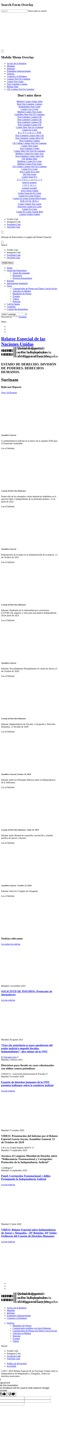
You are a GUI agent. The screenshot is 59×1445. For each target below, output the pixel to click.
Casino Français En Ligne (29, 193)
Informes (11, 68)
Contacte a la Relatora (17, 76)
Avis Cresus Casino (29, 190)
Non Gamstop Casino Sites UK (29, 135)
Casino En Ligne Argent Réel (29, 211)
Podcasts (16, 301)
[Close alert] (2, 242)
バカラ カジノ (29, 185)
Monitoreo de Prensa (22, 293)
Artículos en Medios (22, 291)
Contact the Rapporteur (17, 309)
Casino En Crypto (29, 169)
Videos (16, 299)
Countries (11, 306)
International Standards (17, 283)
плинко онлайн (29, 188)
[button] (29, 245)
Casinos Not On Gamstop (18, 79)
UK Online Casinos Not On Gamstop (29, 143)
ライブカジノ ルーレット (29, 179)
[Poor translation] (11, 1394)
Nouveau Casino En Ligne (29, 206)
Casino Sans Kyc (29, 177)
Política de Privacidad (16, 1363)
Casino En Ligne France (29, 196)
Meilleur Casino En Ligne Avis (29, 153)
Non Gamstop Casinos (17, 84)
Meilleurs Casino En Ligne (29, 161)
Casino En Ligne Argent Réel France (29, 198)
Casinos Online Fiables (29, 214)
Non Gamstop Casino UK (29, 124)
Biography (17, 275)
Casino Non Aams (15, 81)
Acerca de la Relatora (16, 63)
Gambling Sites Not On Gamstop (29, 114)
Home (9, 268)
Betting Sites (12, 86)
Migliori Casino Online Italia (30, 101)
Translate (22, 317)
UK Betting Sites (29, 159)
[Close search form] (2, 51)
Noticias (10, 74)
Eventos (16, 296)
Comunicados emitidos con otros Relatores (32, 1328)
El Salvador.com (9, 1057)
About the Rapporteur (17, 270)
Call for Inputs (13, 304)
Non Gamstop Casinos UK (29, 117)
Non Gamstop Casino (29, 148)
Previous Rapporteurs (22, 278)
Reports (10, 281)
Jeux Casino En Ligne (29, 171)
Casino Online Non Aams (29, 204)
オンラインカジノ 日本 (29, 132)
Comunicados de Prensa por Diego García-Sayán (35, 288)
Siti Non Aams (29, 174)
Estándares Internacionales (19, 71)
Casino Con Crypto (29, 109)
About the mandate (21, 273)
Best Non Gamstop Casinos (29, 104)
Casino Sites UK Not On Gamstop (29, 151)
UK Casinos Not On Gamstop (20, 89)
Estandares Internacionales (19, 1315)
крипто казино (29, 182)
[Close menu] (2, 232)
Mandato (11, 66)
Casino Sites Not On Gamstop (29, 127)
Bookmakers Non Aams (29, 106)
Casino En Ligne (29, 130)
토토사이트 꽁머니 (29, 201)
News (9, 286)
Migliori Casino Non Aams (29, 112)
